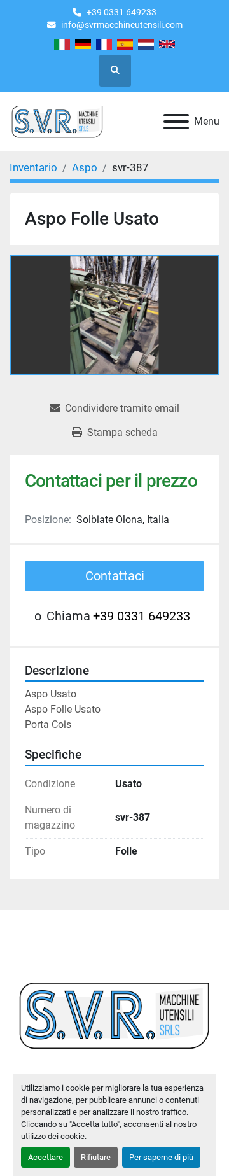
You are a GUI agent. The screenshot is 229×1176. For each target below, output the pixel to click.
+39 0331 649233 (121, 12)
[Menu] (176, 121)
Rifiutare (96, 1157)
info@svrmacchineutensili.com (122, 25)
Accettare (45, 1157)
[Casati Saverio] (114, 1015)
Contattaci (114, 576)
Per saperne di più (161, 1157)
